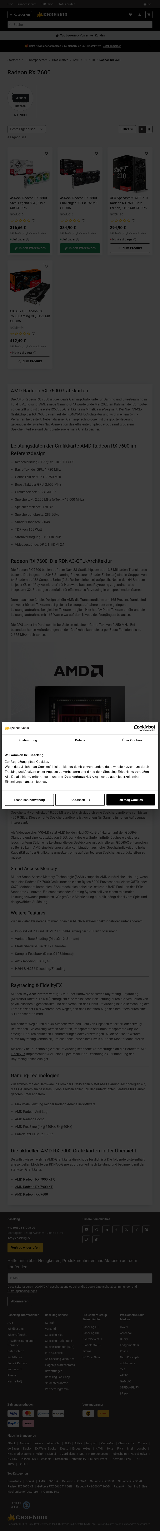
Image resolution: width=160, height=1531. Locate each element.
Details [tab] (80, 740)
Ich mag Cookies (131, 799)
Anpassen (77, 799)
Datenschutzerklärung (81, 776)
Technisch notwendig (29, 799)
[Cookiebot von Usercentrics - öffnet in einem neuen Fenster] (137, 728)
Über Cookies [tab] (132, 740)
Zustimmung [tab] (28, 740)
